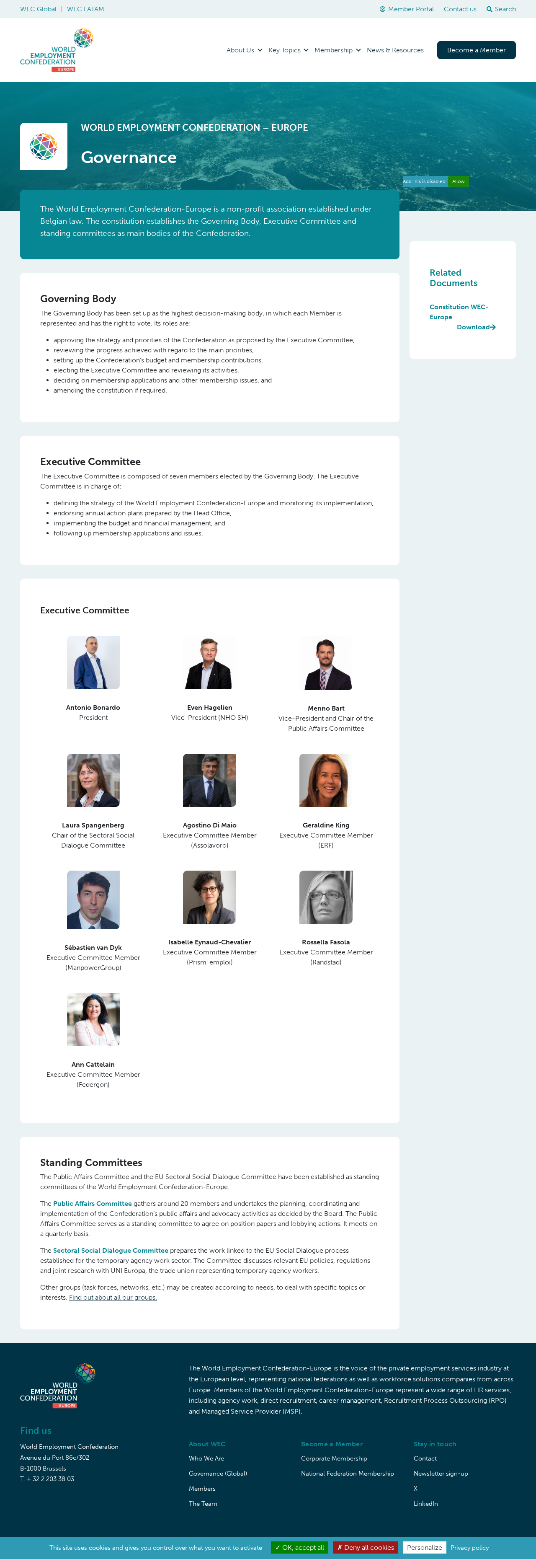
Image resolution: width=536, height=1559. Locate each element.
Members (202, 1488)
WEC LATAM (85, 9)
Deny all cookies (368, 1547)
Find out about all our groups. (113, 1297)
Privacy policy (470, 1547)
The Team (203, 1503)
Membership (333, 50)
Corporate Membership (334, 1458)
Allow (458, 181)
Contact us (460, 9)
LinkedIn (426, 1503)
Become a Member (476, 50)
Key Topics (284, 50)
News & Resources (395, 50)
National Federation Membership (347, 1473)
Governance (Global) (218, 1473)
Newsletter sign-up (441, 1473)
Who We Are (206, 1458)
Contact (425, 1458)
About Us (240, 50)
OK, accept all (302, 1547)
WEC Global (38, 9)
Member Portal (411, 9)
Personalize (424, 1547)
